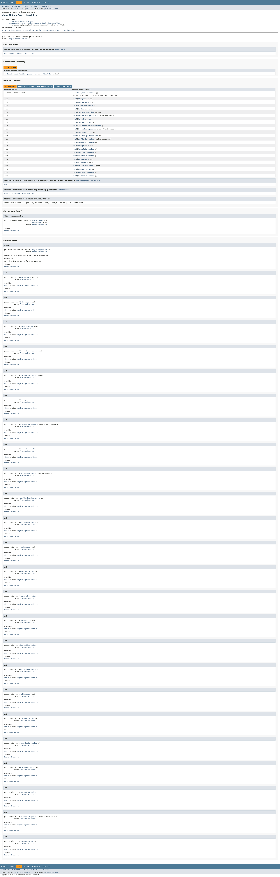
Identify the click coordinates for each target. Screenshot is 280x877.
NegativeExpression (86, 152)
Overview (4, 2)
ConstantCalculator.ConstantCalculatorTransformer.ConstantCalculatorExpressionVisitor (39, 30)
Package (12, 2)
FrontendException (39, 225)
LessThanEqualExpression (88, 136)
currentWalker (10, 53)
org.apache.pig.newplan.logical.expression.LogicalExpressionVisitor (35, 23)
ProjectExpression (85, 166)
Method (29, 9)
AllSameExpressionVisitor (15, 74)
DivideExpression (85, 119)
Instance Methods (26, 86)
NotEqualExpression (86, 156)
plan (32, 53)
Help (49, 2)
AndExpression (83, 102)
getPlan (7, 193)
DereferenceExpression (87, 115)
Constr (22, 9)
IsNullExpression (85, 132)
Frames (26, 6)
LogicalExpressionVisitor (19, 39)
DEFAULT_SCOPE (23, 53)
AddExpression (83, 99)
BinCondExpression (85, 105)
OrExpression (83, 162)
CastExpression (84, 109)
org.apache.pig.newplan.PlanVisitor (19, 21)
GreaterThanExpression (87, 129)
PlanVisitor (60, 49)
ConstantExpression (86, 112)
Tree (28, 2)
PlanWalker (47, 74)
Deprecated (36, 2)
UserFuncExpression (86, 176)
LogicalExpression (87, 93)
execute (76, 93)
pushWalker (26, 193)
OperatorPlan (31, 74)
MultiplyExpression (86, 149)
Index (44, 2)
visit (75, 99)
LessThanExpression (86, 139)
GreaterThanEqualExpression (89, 126)
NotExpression (83, 159)
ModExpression (83, 146)
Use (24, 2)
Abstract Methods (44, 86)
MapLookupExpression (86, 142)
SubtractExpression (86, 172)
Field (16, 9)
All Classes (46, 6)
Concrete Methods (63, 86)
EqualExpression (84, 122)
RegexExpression (84, 169)
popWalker (16, 193)
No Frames (34, 6)
